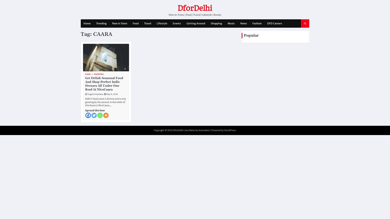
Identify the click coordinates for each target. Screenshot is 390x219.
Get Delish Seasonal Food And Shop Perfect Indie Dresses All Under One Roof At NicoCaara (104, 83)
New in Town (119, 23)
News (243, 23)
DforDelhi (195, 8)
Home (87, 23)
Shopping (216, 23)
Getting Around (195, 23)
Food (136, 23)
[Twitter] (94, 115)
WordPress (230, 130)
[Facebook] (88, 115)
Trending (101, 23)
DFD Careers (274, 23)
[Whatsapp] (100, 115)
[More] (106, 115)
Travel (147, 23)
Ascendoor (204, 130)
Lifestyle (162, 23)
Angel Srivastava (95, 94)
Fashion (257, 23)
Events (177, 23)
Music (231, 23)
